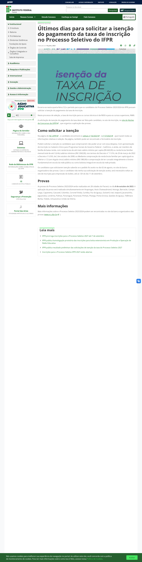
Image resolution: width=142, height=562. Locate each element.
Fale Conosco (89, 17)
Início (11, 17)
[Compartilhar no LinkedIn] (130, 45)
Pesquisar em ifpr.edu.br (73, 7)
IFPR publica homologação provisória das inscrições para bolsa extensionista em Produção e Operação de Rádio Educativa (86, 241)
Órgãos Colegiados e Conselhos (18, 52)
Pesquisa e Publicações (20, 69)
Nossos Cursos (26, 17)
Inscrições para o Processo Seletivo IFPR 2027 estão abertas (67, 252)
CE (21, 181)
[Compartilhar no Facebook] (121, 45)
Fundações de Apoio (17, 44)
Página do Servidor (21, 130)
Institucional (15, 24)
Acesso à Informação (19, 94)
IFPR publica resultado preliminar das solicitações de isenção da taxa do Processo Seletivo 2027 (82, 247)
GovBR (10, 2)
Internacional (16, 76)
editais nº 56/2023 (90, 136)
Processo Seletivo (44, 23)
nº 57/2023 (106, 136)
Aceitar (132, 557)
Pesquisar (113, 10)
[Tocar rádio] (9, 115)
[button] (134, 45)
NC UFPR (53, 136)
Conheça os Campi (70, 17)
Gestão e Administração (20, 88)
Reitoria (13, 32)
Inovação (14, 82)
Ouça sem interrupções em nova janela (20, 120)
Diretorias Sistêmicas (19, 40)
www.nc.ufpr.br (50, 214)
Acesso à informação (86, 2)
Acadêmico (15, 63)
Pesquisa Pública (129, 10)
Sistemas (21, 147)
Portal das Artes (21, 211)
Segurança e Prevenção (21, 196)
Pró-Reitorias (15, 36)
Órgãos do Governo (128, 2)
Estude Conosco (49, 17)
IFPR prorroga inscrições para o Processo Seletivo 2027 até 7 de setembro (73, 236)
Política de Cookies (95, 559)
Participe (101, 2)
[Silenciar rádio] (17, 115)
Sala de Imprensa (16, 57)
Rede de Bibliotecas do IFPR (21, 164)
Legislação (112, 2)
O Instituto (14, 28)
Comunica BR (69, 2)
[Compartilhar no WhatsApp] (125, 45)
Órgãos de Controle (18, 48)
